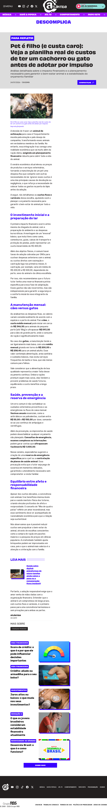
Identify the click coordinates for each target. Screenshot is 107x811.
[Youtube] (19, 6)
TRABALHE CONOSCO (51, 805)
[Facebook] (32, 6)
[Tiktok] (28, 6)
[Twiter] (36, 6)
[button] (78, 6)
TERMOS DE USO (66, 805)
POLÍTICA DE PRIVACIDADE (82, 805)
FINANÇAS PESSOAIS (19, 629)
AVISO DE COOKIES (100, 805)
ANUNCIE (38, 805)
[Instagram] (23, 6)
